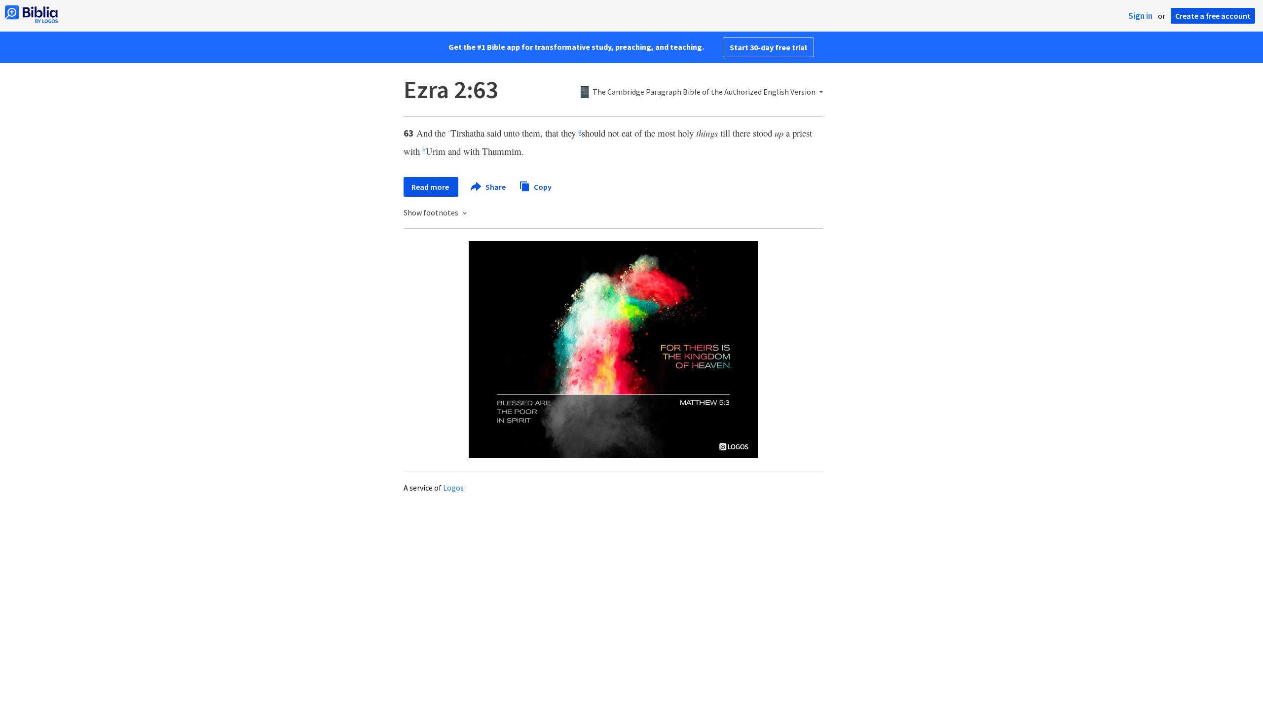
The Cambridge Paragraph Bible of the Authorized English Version (704, 92)
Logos (453, 488)
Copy (542, 186)
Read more (430, 187)
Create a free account (1213, 16)
